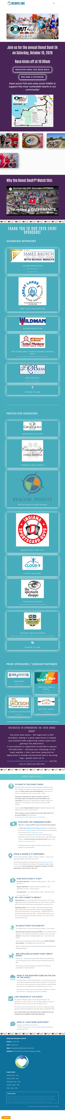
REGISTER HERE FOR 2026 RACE (32, 69)
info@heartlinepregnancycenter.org (27, 1027)
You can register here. (23, 895)
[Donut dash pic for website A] (32, 147)
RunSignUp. (28, 830)
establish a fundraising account (35, 828)
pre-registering (26, 810)
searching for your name (35, 832)
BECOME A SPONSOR (32, 77)
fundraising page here (28, 841)
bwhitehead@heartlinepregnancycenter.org (27, 761)
